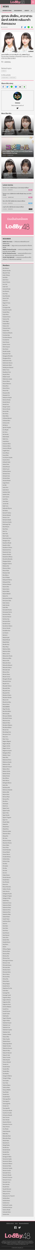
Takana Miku (6, 1036)
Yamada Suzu (6, 1154)
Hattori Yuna (6, 370)
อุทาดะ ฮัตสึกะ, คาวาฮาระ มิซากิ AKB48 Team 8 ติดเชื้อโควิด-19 (16, 130)
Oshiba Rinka (6, 859)
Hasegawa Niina (7, 358)
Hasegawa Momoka (7, 356)
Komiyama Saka (7, 600)
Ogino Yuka (6, 813)
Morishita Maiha (7, 711)
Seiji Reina (5, 944)
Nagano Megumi (7, 741)
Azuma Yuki (6, 298)
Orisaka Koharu (7, 856)
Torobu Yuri (6, 1106)
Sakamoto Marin (7, 905)
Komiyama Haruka (7, 598)
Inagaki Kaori (6, 450)
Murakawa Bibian (7, 727)
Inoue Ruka (5, 455)
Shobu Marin (6, 981)
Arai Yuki (5, 284)
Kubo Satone (6, 603)
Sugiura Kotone (7, 1000)
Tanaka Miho (6, 1069)
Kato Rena (5, 529)
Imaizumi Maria (7, 443)
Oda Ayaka (5, 803)
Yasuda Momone (7, 1189)
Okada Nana (6, 826)
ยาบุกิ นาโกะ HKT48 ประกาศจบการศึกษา (13, 207)
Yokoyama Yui (6, 1193)
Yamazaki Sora (6, 1182)
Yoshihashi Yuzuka (7, 1205)
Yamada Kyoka (6, 1150)
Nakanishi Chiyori (7, 766)
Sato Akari (5, 926)
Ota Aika (5, 863)
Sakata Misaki (6, 916)
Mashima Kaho (6, 649)
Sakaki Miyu (6, 900)
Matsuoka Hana (7, 663)
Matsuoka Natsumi (7, 665)
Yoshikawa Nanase (7, 1207)
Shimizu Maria (6, 951)
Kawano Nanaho (7, 554)
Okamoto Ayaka (7, 831)
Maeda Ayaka (6, 637)
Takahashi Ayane (7, 1023)
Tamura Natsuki (7, 1062)
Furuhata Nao (6, 335)
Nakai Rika (5, 757)
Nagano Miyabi (6, 743)
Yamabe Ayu (6, 1147)
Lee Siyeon (5, 633)
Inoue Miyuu (6, 453)
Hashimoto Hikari (7, 365)
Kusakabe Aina (6, 630)
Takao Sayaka (6, 1039)
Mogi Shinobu (6, 709)
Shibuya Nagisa (7, 949)
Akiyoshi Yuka (6, 273)
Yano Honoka (6, 1184)
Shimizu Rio (6, 956)
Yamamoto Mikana (7, 1163)
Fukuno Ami (6, 326)
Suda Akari (5, 990)
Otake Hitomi (6, 875)
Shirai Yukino (6, 974)
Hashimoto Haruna (7, 363)
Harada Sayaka (6, 351)
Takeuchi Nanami (7, 1053)
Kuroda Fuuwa (6, 623)
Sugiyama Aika (6, 1002)
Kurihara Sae (6, 619)
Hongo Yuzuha (6, 406)
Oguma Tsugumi (7, 817)
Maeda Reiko (6, 642)
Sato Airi (5, 923)
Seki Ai (4, 946)
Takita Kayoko (6, 1060)
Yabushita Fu (6, 1143)
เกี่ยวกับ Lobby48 (10, 1223)
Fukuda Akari (6, 323)
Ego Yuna (5, 305)
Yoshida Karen (6, 1200)
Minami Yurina (6, 676)
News (6, 6)
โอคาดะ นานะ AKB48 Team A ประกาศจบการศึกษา (16, 188)
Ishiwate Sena (6, 476)
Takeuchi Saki (6, 1055)
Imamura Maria (6, 446)
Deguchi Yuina (6, 303)
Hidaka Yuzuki (6, 376)
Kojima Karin (6, 589)
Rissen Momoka (7, 886)
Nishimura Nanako (7, 790)
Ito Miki (5, 485)
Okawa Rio (5, 836)
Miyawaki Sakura (7, 686)
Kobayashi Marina (7, 580)
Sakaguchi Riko (7, 898)
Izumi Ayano (6, 496)
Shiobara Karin (6, 969)
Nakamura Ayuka (7, 762)
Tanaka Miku (6, 1071)
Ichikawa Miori (6, 420)
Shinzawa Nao (6, 967)
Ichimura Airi (6, 423)
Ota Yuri (5, 873)
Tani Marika (6, 1073)
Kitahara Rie (6, 566)
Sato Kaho (5, 928)
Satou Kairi (5, 937)
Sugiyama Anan (7, 1004)
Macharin (5, 635)
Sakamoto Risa (6, 912)
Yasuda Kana (6, 1186)
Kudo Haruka (6, 605)
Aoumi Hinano (6, 282)
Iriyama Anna (6, 460)
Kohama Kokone (7, 584)
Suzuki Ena (5, 1009)
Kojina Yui (5, 596)
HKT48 (30, 209)
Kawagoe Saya (6, 540)
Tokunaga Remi (7, 1099)
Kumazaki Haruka (7, 610)
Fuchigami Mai (6, 307)
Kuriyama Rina (6, 621)
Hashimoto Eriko (7, 360)
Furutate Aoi (6, 340)
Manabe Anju (6, 644)
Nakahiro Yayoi (6, 755)
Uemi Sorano (6, 1117)
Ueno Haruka (6, 1119)
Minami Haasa (6, 674)
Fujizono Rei (6, 319)
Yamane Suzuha (7, 1170)
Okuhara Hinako (7, 840)
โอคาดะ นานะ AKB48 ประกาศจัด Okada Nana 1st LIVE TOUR (17, 194)
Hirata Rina (5, 386)
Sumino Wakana (7, 1006)
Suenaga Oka (6, 993)
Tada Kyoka (6, 1016)
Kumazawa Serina (7, 612)
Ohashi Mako (6, 822)
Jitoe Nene (5, 501)
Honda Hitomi (6, 402)
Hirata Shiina (6, 388)
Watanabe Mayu (7, 1138)
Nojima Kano (6, 794)
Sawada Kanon (6, 942)
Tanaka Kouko (6, 1066)
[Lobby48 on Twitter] (19, 1227)
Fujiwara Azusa (6, 316)
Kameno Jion (6, 517)
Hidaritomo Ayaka (7, 379)
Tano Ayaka (6, 1080)
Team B (30, 203)
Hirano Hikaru (6, 381)
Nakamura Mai (6, 764)
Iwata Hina (5, 487)
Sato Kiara (5, 930)
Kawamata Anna (7, 550)
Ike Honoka (5, 434)
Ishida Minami (6, 466)
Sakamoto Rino (7, 910)
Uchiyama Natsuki (7, 1115)
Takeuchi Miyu (6, 1050)
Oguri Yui (5, 820)
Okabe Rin (5, 824)
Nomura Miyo (6, 796)
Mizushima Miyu (7, 702)
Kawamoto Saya (7, 552)
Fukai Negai (6, 321)
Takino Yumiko (6, 1057)
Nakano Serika (6, 771)
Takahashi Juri (6, 1025)
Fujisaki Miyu (6, 312)
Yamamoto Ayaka (7, 1159)
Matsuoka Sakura (7, 667)
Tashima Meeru (6, 1085)
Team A (30, 189)
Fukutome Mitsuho (7, 333)
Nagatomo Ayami (7, 750)
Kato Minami (6, 526)
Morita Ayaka (6, 713)
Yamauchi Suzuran (7, 1177)
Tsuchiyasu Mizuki (7, 1110)
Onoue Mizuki (6, 852)
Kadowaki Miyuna (7, 508)
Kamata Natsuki (7, 515)
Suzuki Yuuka (6, 1013)
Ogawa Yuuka (6, 810)
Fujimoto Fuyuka (7, 310)
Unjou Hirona (6, 1126)
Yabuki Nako (6, 1140)
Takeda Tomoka (7, 1046)
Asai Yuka (5, 293)
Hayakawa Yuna (7, 372)
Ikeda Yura (5, 439)
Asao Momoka (6, 296)
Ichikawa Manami (7, 418)
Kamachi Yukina (7, 513)
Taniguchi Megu (7, 1078)
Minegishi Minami (7, 679)
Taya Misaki (6, 1092)
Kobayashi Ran (6, 582)
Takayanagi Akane (7, 1043)
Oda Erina (5, 806)
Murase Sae (5, 729)
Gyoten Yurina (6, 344)
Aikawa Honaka (7, 270)
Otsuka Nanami (7, 877)
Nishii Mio (5, 785)
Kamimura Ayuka (7, 522)
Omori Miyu (6, 847)
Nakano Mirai (6, 769)
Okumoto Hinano (7, 843)
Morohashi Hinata (7, 718)
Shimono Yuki (6, 963)
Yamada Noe (6, 1152)
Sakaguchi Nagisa (7, 896)
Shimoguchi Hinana (8, 960)
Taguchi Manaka (7, 1018)
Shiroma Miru (6, 976)
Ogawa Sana (6, 808)
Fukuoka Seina (6, 328)
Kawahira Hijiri (6, 545)
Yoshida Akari (6, 1198)
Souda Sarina (6, 986)
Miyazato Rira (6, 693)
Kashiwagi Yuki (6, 524)
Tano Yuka (5, 1083)
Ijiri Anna (5, 432)
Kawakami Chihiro (7, 547)
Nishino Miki (6, 792)
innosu (17, 103)
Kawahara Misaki (5, 77)
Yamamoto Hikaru (7, 1161)
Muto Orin (5, 736)
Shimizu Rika (6, 953)
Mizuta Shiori (6, 704)
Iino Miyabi (5, 430)
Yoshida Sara (6, 1203)
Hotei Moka (5, 416)
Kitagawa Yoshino (7, 563)
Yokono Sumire (7, 1191)
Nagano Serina (6, 748)
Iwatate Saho (6, 494)
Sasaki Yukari (6, 919)
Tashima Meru (6, 1087)
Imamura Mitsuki (7, 448)
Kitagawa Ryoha (7, 561)
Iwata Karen (6, 490)
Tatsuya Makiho (7, 1090)
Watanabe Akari (7, 1136)
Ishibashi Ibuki (6, 462)
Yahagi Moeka (6, 1145)
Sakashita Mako (7, 914)
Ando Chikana (6, 275)
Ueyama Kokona (7, 1122)
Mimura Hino (6, 672)
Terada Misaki (6, 1096)
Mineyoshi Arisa (7, 681)
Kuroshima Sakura (7, 626)
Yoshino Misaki (6, 1209)
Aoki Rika (5, 277)
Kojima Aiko (6, 587)
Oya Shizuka (6, 882)
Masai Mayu (6, 646)
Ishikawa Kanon (7, 471)
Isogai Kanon (6, 483)
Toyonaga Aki (6, 1108)
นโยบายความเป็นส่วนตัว (24, 1223)
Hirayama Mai (6, 393)
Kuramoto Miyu (7, 614)
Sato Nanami (6, 935)
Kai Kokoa (5, 510)
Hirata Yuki (5, 390)
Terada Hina (6, 1094)
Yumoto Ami (6, 1214)
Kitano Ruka (6, 570)
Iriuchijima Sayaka (7, 457)
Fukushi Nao (6, 330)
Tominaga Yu (6, 1101)
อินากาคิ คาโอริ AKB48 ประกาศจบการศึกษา (14, 201)
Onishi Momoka (7, 850)
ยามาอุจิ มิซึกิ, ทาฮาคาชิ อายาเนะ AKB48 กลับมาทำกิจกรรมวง (16, 174)
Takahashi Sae (6, 1027)
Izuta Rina (5, 499)
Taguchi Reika (6, 1020)
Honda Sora (6, 404)
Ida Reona (5, 425)
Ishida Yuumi (6, 469)
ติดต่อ (16, 1223)
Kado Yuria (5, 506)
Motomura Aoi (6, 720)
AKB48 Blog (7, 62)
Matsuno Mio (6, 660)
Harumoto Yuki (6, 353)
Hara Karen (5, 349)
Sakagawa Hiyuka (7, 893)
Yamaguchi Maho (7, 1156)
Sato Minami (6, 933)
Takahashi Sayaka (7, 1030)
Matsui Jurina (6, 653)
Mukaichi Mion (6, 723)
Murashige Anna (7, 732)
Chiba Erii (5, 300)
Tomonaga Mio (6, 1103)
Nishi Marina (6, 780)
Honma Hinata (6, 409)
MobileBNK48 (6, 706)
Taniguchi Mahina (7, 1076)
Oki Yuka (5, 838)
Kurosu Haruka (6, 628)
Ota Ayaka (5, 866)
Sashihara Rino (6, 921)
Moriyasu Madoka (7, 716)
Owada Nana (6, 879)
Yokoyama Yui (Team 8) (8, 1196)
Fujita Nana (6, 314)
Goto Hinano (6, 342)
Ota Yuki (5, 870)
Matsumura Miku (7, 658)
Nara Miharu (6, 778)
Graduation (10, 189)
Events (27, 10)
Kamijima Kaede (7, 520)
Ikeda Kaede (6, 436)
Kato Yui (5, 531)
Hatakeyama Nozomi (8, 367)
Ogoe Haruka (6, 815)
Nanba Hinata (6, 776)
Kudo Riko (5, 607)
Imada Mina (6, 441)
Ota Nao (5, 868)
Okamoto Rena (6, 833)
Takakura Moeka (7, 1034)
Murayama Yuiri (7, 734)
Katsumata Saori (7, 538)
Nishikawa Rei (6, 787)
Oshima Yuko (6, 861)
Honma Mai (5, 411)
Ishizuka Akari (6, 478)
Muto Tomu (6, 739)
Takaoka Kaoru (6, 1041)
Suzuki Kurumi (6, 1011)
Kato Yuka (5, 533)
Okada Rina (6, 829)
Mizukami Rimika (7, 697)
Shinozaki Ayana (7, 965)
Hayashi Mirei (6, 374)
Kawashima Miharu (7, 556)
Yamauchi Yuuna (7, 1180)
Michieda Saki (6, 670)
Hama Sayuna (6, 347)
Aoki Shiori (5, 280)
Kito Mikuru (6, 575)
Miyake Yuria (6, 683)
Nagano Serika (6, 746)
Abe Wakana (6, 268)
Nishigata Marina (7, 783)
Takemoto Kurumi (7, 1048)
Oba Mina (5, 801)
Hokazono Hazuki (7, 397)
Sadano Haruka (7, 889)
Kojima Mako (6, 591)
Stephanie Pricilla (7, 988)
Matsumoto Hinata (7, 656)
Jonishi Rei (5, 503)
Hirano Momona (7, 383)
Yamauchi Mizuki (7, 1175)
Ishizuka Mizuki (7, 480)
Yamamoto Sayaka (7, 1168)
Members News (7, 10)
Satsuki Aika (6, 940)
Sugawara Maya (7, 997)
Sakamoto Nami (7, 907)
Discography (18, 10)
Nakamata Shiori (7, 760)
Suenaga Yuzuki (7, 995)
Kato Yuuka (5, 536)
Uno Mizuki (5, 1129)
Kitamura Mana (6, 568)
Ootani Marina (6, 854)
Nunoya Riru (6, 799)
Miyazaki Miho (6, 688)
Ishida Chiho (6, 464)
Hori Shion (5, 413)
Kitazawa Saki (6, 573)
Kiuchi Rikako (6, 577)
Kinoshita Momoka (7, 559)
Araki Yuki (5, 286)
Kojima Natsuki (7, 593)
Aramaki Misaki (6, 289)
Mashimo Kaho (6, 651)
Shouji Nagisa (6, 983)
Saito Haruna (6, 891)
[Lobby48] (17, 2)
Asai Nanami (6, 291)
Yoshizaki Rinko (7, 1212)
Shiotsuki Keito (7, 972)
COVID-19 (4, 70)
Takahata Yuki (6, 1032)
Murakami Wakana (7, 725)
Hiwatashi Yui (6, 395)
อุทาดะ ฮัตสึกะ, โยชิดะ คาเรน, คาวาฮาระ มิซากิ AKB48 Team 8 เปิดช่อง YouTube (17, 152)
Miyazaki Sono (6, 690)
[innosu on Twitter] (17, 108)
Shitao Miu (5, 979)
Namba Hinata (6, 773)
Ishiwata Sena (6, 473)
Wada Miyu (5, 1133)
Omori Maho (6, 845)
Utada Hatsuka (12, 77)
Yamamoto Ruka (7, 1166)
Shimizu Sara (6, 958)
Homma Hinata (6, 400)
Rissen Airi (5, 884)
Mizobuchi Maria (7, 695)
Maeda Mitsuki (6, 640)
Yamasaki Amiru (7, 1173)
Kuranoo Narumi (7, 616)
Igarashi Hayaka (7, 427)
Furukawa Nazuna (7, 337)
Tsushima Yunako (7, 1113)
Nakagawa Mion (7, 753)
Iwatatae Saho (6, 492)
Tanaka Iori (5, 1064)
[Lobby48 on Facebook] (15, 1227)
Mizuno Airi (5, 700)
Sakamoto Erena (7, 903)
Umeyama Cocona (7, 1124)
